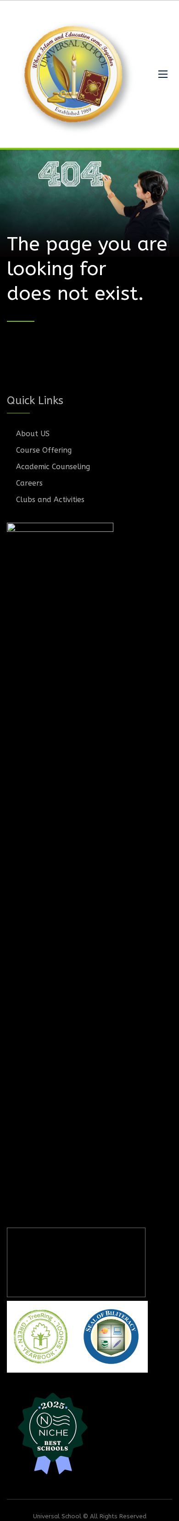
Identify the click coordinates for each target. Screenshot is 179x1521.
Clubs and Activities (50, 499)
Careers (29, 483)
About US (33, 433)
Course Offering (44, 450)
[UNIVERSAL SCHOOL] (75, 74)
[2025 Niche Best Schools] (89, 1432)
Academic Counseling (53, 466)
